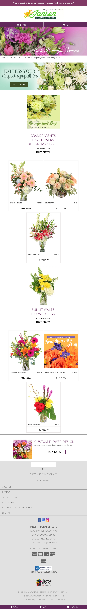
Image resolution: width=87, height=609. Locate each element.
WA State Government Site (54, 596)
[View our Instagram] (47, 521)
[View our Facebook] (39, 521)
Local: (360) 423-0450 (43, 538)
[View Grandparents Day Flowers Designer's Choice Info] (43, 112)
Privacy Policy (27, 600)
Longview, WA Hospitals (58, 592)
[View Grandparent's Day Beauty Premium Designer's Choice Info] (61, 351)
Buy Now (43, 152)
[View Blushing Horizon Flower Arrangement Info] (26, 181)
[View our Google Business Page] (43, 521)
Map (44, 606)
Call (15, 606)
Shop (23, 24)
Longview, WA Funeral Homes (31, 592)
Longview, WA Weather (31, 596)
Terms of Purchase (44, 600)
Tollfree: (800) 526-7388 (43, 542)
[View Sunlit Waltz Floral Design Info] (43, 286)
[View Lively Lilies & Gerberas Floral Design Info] (26, 351)
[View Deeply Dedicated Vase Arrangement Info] (43, 233)
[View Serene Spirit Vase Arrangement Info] (61, 181)
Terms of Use (60, 600)
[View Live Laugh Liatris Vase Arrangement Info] (43, 402)
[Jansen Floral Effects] (43, 18)
